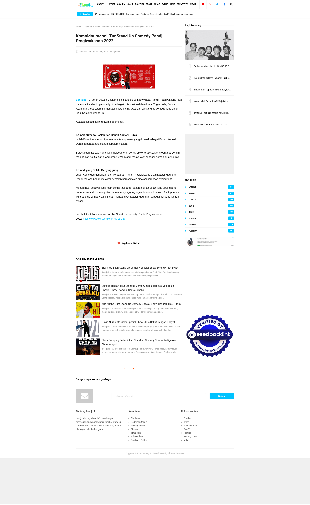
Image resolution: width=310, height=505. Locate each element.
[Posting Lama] (133, 368)
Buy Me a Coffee (139, 440)
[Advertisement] (209, 154)
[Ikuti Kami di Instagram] (210, 4)
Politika (193, 231)
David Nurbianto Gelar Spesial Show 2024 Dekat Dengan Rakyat (138, 322)
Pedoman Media (139, 422)
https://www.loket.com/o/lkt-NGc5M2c (104, 218)
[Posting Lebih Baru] (124, 368)
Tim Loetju (136, 433)
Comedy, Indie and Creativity (154, 453)
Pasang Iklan (190, 436)
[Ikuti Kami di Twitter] (217, 4)
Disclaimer (136, 418)
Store (186, 422)
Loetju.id (81, 99)
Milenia (192, 224)
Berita (192, 193)
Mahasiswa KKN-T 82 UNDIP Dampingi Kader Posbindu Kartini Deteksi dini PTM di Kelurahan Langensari (146, 14)
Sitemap (135, 429)
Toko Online (137, 436)
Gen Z (191, 206)
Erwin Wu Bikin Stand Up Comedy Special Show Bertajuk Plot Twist (140, 267)
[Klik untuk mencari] (231, 4)
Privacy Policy (138, 425)
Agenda (116, 51)
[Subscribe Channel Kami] (203, 4)
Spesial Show (190, 425)
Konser (192, 218)
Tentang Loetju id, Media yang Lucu (211, 113)
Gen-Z (187, 429)
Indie (191, 212)
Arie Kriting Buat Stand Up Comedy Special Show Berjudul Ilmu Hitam (141, 303)
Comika (192, 200)
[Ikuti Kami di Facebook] (224, 4)
